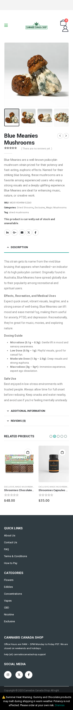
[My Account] (65, 29)
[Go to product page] (19, 464)
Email (22, 232)
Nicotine (9, 614)
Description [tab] (19, 247)
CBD (6, 607)
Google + (14, 232)
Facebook (35, 232)
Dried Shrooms (25, 207)
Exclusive (40, 207)
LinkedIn (7, 232)
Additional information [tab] (28, 410)
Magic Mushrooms (56, 207)
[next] (66, 136)
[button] (7, 25)
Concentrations (13, 593)
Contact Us (10, 542)
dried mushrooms (19, 212)
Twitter (29, 232)
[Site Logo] (36, 25)
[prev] (60, 136)
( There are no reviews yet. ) (36, 148)
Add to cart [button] (27, 452)
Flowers (8, 579)
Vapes (8, 600)
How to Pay (10, 563)
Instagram (8, 675)
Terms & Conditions (15, 556)
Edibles (8, 586)
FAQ (6, 549)
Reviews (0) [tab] (18, 420)
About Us (9, 535)
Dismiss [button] (59, 705)
